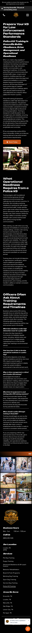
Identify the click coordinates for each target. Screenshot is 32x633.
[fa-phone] (4, 16)
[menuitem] (16, 557)
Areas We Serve (10, 592)
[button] (27, 15)
